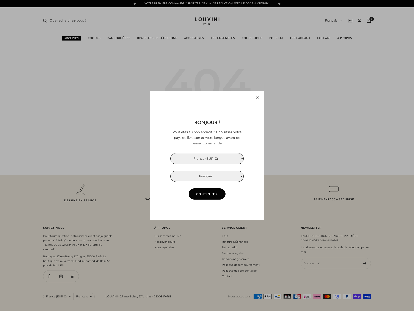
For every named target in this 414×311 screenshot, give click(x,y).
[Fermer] (257, 97)
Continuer (207, 193)
